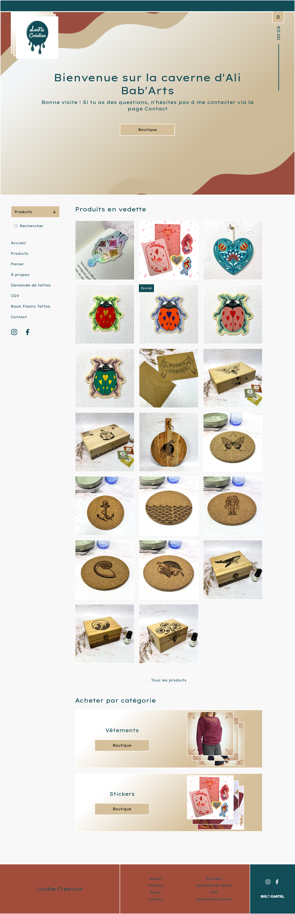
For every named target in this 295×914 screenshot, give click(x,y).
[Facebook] (28, 332)
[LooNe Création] (37, 37)
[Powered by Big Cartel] (272, 894)
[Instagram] (14, 332)
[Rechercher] (16, 225)
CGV (15, 296)
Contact (19, 317)
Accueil (18, 243)
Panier (17, 264)
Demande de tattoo (31, 285)
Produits (23, 212)
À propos (20, 274)
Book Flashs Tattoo (30, 306)
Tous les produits (168, 680)
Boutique (147, 129)
